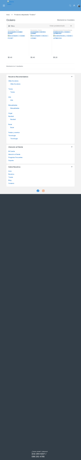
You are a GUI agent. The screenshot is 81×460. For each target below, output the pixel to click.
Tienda (10, 177)
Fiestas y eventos (14, 132)
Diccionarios (11, 30)
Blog (9, 180)
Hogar (10, 113)
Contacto (11, 183)
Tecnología (12, 135)
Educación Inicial (58, 30)
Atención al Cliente (14, 154)
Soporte (11, 160)
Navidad (11, 116)
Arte (9, 97)
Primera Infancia (67, 30)
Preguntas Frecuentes (15, 157)
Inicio (8, 14)
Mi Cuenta (11, 151)
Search (70, 5)
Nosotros (11, 174)
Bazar (10, 124)
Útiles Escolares (13, 81)
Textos (17, 30)
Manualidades (12, 105)
